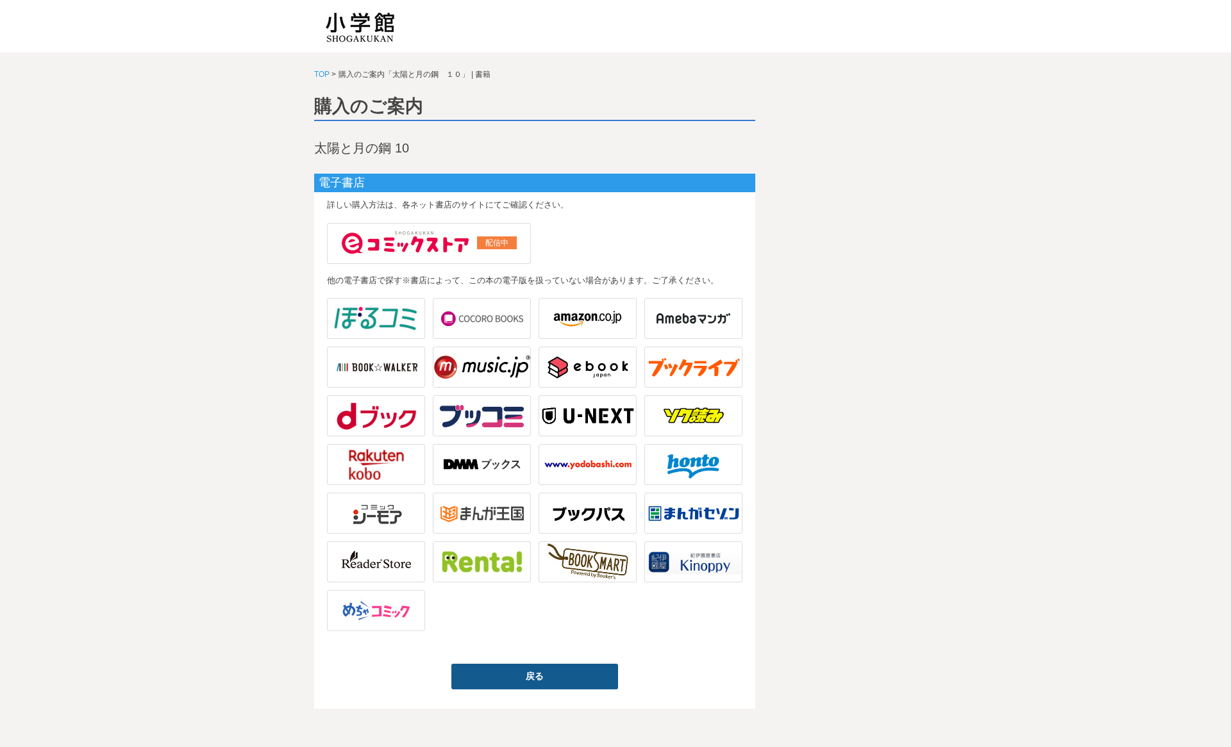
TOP (322, 74)
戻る (535, 676)
